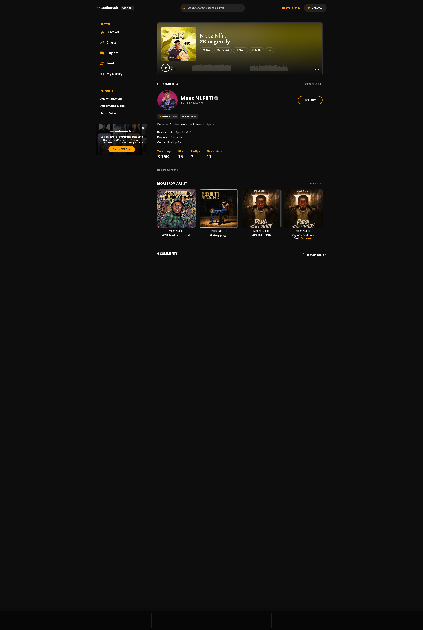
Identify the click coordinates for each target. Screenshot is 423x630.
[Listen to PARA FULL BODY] (261, 208)
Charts (111, 42)
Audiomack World (111, 98)
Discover (112, 32)
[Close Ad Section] (143, 128)
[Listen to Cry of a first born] (303, 208)
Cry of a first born (303, 235)
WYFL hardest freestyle (176, 235)
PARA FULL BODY (261, 235)
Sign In (296, 8)
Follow (310, 100)
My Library (114, 74)
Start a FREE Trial (121, 149)
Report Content (167, 170)
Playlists (112, 53)
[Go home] (107, 7)
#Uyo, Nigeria (169, 116)
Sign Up (286, 8)
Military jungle (219, 235)
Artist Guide (108, 113)
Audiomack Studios (112, 106)
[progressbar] (245, 67)
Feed (110, 63)
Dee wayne (307, 238)
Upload (317, 8)
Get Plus (127, 7)
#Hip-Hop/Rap (188, 116)
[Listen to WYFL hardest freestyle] (176, 208)
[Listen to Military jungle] (219, 208)
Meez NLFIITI (196, 98)
